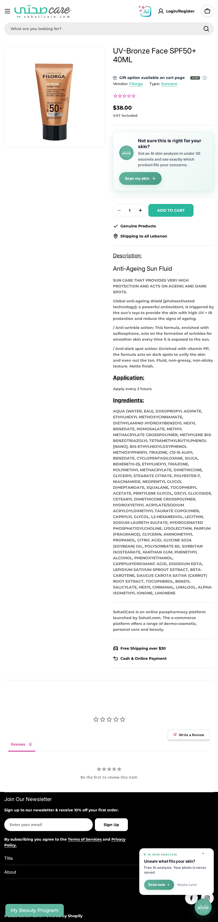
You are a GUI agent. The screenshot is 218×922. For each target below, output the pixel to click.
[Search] (206, 29)
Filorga (136, 83)
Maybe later (187, 885)
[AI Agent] (145, 11)
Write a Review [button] (191, 734)
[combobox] (109, 28)
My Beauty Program (34, 910)
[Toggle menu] (7, 11)
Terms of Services (85, 839)
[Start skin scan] (203, 906)
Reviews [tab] (18, 744)
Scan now (156, 885)
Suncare (169, 83)
